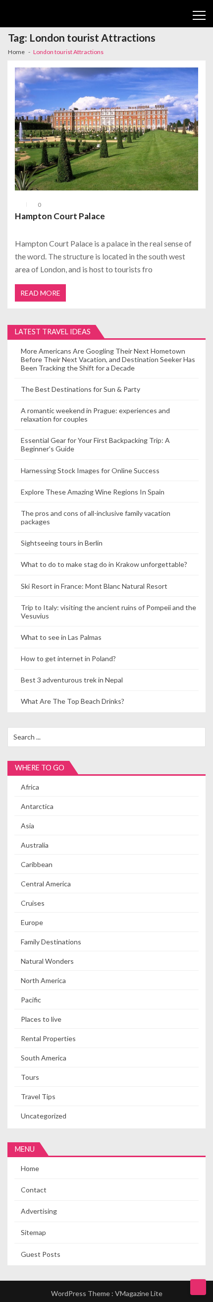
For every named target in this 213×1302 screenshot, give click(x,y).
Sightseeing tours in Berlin (62, 543)
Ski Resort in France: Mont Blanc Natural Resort (94, 586)
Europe (32, 922)
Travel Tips (38, 1096)
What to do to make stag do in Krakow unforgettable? (104, 564)
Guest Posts (40, 1254)
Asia (27, 825)
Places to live (41, 1019)
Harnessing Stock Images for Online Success (90, 470)
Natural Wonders (47, 961)
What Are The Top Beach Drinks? (72, 701)
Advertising (39, 1211)
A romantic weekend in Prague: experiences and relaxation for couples (95, 414)
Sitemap (33, 1232)
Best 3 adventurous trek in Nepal (72, 680)
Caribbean (37, 864)
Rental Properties (48, 1038)
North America (43, 980)
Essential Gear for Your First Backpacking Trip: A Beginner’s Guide (95, 444)
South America (43, 1058)
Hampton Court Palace (60, 216)
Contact (34, 1189)
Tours (30, 1077)
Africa (30, 787)
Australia (35, 845)
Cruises (33, 903)
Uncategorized (43, 1116)
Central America (46, 883)
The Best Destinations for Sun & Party (80, 389)
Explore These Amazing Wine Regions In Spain (92, 492)
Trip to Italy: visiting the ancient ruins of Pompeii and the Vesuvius (108, 611)
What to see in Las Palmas (61, 637)
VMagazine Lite (138, 1293)
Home (30, 1168)
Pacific (31, 999)
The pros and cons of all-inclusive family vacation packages (95, 517)
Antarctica (37, 806)
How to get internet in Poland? (68, 658)
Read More (40, 293)
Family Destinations (51, 941)
